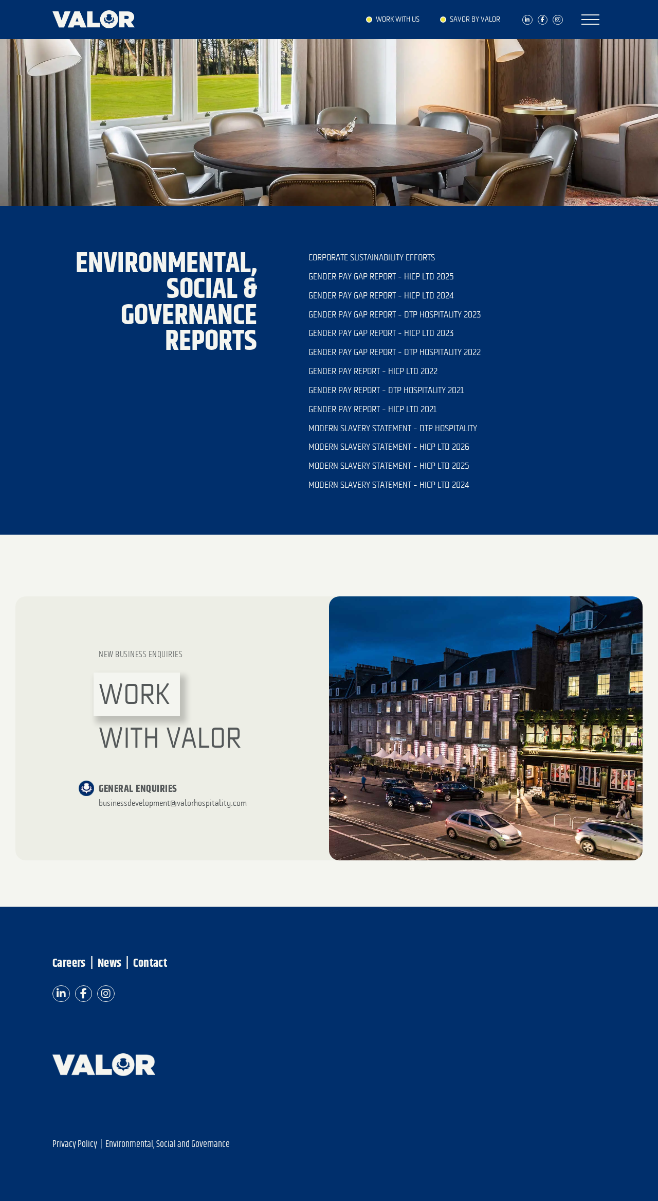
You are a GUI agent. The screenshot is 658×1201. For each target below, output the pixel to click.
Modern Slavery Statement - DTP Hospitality (392, 428)
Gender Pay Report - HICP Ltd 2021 (372, 409)
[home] (98, 16)
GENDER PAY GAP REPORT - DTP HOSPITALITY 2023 (394, 314)
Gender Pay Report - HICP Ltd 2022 (372, 371)
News (110, 964)
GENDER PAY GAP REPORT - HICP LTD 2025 (381, 276)
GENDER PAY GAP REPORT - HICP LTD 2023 (380, 333)
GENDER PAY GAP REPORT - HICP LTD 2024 (381, 295)
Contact (151, 964)
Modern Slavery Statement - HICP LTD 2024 (388, 485)
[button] (590, 19)
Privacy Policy (74, 1145)
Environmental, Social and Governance (167, 1145)
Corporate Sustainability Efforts (371, 257)
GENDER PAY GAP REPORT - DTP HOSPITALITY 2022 (394, 352)
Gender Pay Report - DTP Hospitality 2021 (386, 390)
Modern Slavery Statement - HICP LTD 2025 (388, 466)
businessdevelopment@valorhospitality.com (173, 803)
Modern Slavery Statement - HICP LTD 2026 (388, 446)
